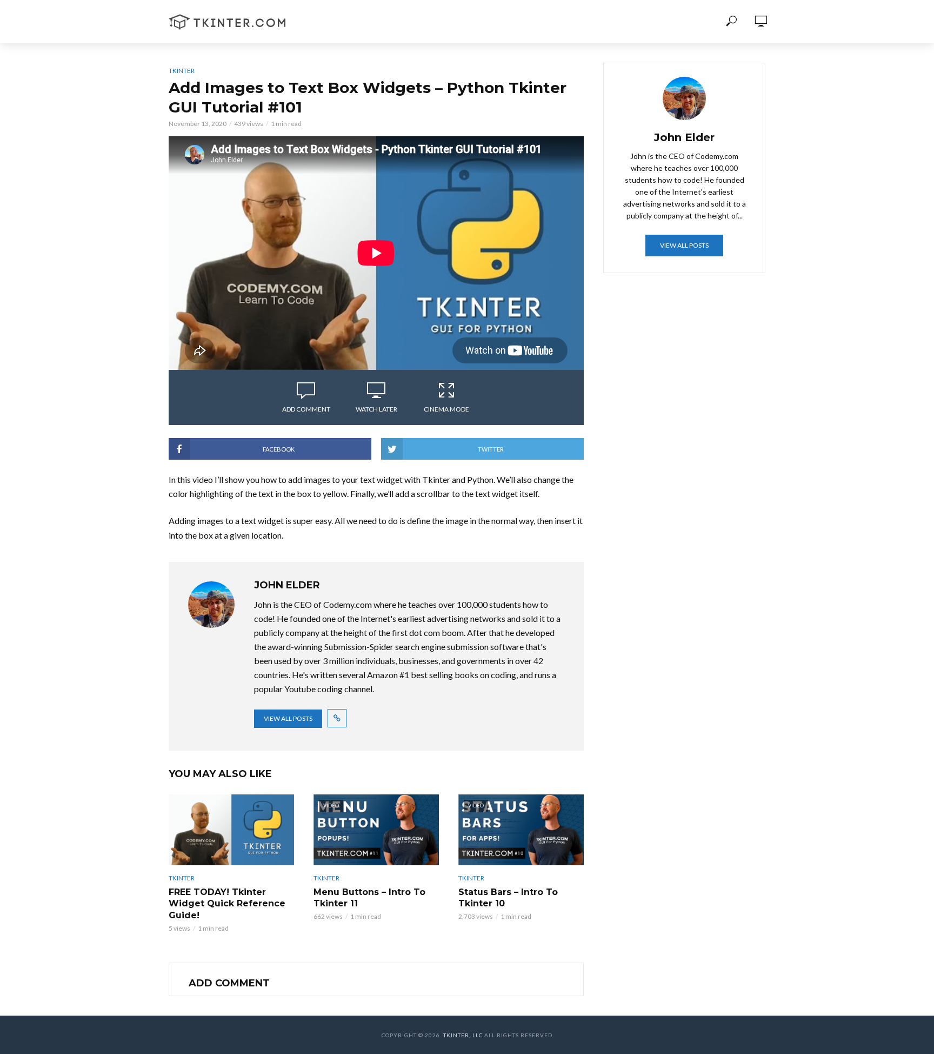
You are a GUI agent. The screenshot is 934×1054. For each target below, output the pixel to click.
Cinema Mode (446, 409)
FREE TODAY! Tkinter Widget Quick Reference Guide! (227, 903)
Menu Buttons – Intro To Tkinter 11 (369, 898)
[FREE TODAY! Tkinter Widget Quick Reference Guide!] (231, 829)
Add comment (306, 409)
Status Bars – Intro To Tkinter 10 (508, 898)
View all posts (288, 718)
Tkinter (182, 71)
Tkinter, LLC (463, 1035)
